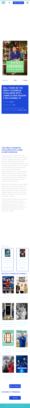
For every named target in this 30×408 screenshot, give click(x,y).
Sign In (16, 2)
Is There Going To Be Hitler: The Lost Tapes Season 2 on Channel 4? (21, 324)
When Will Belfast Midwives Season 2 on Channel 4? (8, 297)
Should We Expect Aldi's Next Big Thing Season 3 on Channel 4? (22, 297)
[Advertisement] (15, 22)
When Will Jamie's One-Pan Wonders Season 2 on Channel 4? (8, 350)
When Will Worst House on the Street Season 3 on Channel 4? (8, 377)
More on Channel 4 (15, 386)
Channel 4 (5, 80)
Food (6, 246)
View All (15, 398)
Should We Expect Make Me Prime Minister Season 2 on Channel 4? (8, 324)
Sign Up (21, 2)
